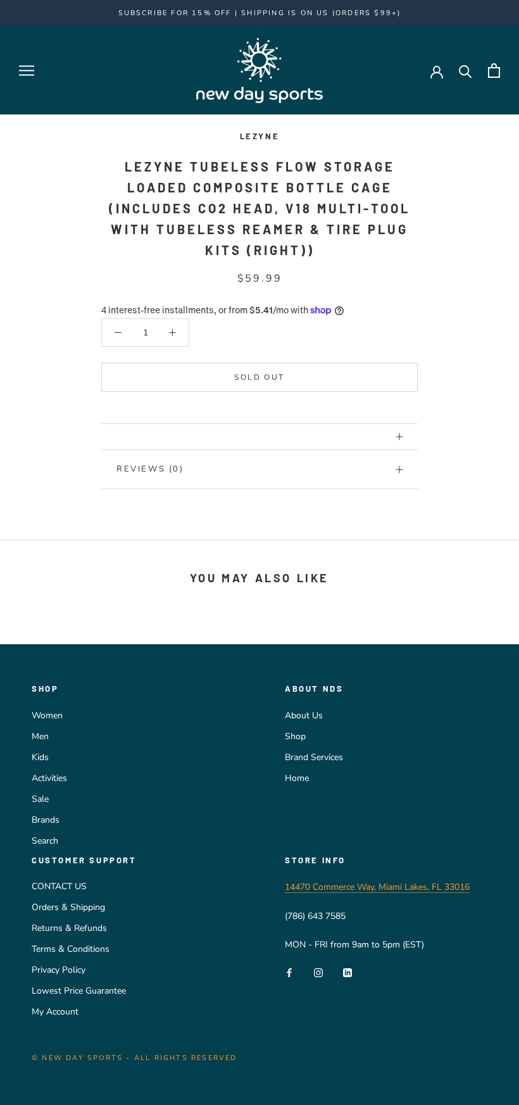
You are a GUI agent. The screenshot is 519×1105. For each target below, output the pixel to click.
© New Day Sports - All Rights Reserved (134, 1058)
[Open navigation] (26, 70)
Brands (45, 820)
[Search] (465, 70)
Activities (49, 778)
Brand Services (314, 757)
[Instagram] (318, 972)
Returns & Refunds (69, 928)
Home (297, 778)
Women (47, 715)
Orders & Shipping (68, 907)
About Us (304, 715)
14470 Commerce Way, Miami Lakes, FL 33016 (377, 887)
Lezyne (260, 136)
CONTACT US (59, 886)
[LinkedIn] (347, 972)
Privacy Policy (58, 970)
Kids (40, 757)
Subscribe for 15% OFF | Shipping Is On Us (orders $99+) (259, 13)
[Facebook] (289, 972)
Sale (40, 799)
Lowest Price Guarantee (79, 991)
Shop (295, 736)
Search (45, 841)
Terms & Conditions (70, 949)
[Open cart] (494, 70)
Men (40, 736)
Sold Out (259, 377)
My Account (55, 1012)
